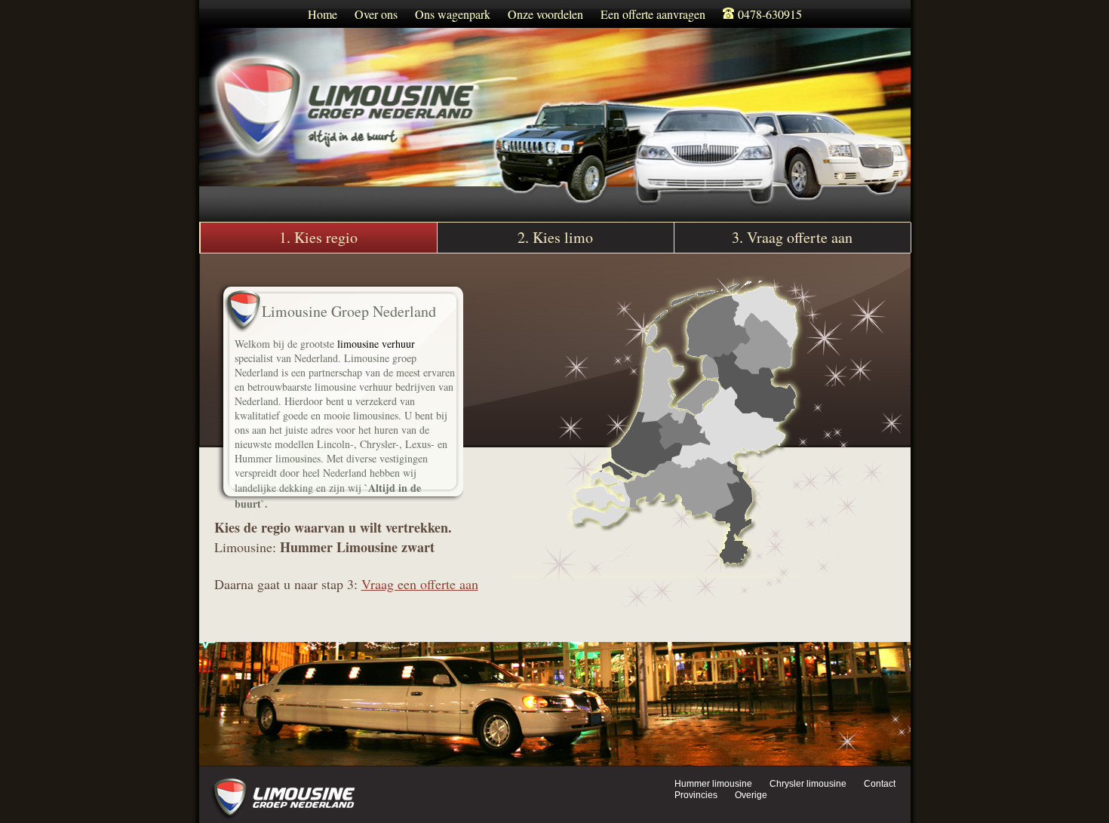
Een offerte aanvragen (653, 14)
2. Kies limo (555, 237)
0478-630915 (768, 14)
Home (322, 14)
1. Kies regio (318, 237)
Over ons (376, 14)
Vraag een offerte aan (419, 584)
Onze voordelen (545, 14)
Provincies (695, 795)
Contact (879, 783)
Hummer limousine (713, 783)
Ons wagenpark (452, 14)
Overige (751, 795)
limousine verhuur (376, 343)
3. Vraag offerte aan (792, 237)
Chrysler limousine (808, 783)
